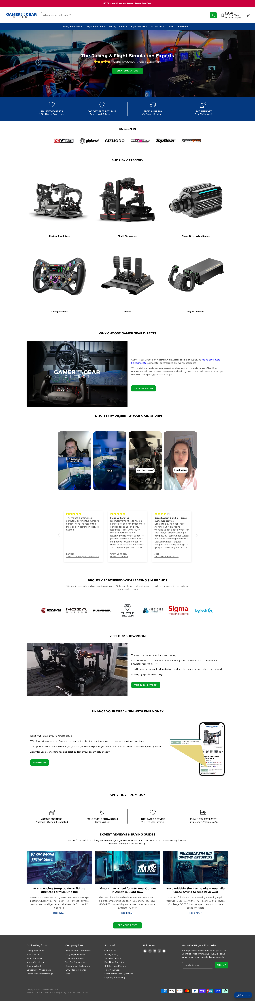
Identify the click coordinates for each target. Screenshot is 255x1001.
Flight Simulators (95, 26)
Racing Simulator (35, 950)
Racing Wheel (34, 966)
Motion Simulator (35, 962)
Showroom (183, 26)
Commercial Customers (77, 966)
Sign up (221, 965)
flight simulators (139, 363)
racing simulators (211, 360)
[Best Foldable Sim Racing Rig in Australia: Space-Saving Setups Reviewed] (195, 867)
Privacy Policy (111, 954)
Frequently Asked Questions (118, 973)
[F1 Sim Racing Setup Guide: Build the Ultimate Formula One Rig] (59, 867)
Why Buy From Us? (75, 954)
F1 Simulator (33, 954)
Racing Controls (117, 26)
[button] (59, 535)
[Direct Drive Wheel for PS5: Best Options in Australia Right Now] (127, 867)
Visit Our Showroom (75, 962)
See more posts (127, 925)
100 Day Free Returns (115, 966)
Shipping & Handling (114, 977)
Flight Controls (138, 26)
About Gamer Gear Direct (78, 950)
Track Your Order (112, 970)
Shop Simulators (127, 71)
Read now (58, 913)
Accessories (157, 26)
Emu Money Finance (75, 970)
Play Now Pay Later (114, 962)
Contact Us (110, 950)
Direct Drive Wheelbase (39, 970)
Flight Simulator (34, 958)
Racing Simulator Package (40, 973)
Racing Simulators (72, 26)
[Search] (213, 15)
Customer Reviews (74, 958)
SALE (171, 26)
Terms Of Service (112, 958)
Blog (67, 973)
